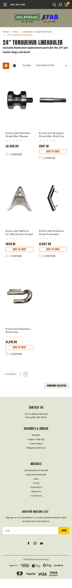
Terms (36, 483)
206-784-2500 (17, 4)
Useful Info (36, 487)
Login (30, 439)
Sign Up (40, 439)
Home (6, 32)
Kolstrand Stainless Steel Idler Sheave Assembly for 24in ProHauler (18, 134)
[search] (53, 4)
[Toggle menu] (5, 6)
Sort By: (27, 65)
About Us (36, 491)
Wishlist (36, 435)
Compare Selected (56, 385)
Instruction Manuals (36, 474)
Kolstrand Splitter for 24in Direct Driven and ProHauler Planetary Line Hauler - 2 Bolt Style (19, 232)
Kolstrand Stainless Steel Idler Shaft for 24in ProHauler (51, 134)
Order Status (36, 443)
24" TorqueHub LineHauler (20, 35)
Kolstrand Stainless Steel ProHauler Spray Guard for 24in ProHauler (52, 232)
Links (36, 478)
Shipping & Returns (36, 447)
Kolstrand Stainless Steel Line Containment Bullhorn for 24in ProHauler (18, 330)
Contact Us (36, 495)
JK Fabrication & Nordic (36, 470)
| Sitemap (44, 559)
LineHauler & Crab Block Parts (37, 32)
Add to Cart (53, 151)
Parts (15, 32)
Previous (11, 374)
